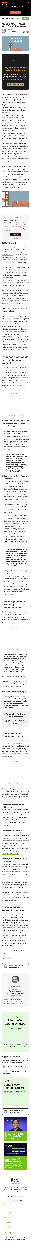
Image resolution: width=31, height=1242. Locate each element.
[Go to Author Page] (4, 31)
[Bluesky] (10, 1200)
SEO (9, 958)
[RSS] (21, 1200)
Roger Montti (12, 31)
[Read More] (15, 1150)
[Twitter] (22, 1196)
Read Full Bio (15, 986)
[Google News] (8, 1196)
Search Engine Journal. (17, 1237)
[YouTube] (15, 1196)
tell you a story (18, 539)
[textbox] (15, 120)
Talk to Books (23, 579)
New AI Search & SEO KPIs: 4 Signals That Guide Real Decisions (14, 1136)
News (4, 958)
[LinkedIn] (11, 1196)
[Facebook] (19, 1196)
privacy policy (13, 1046)
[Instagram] (13, 1200)
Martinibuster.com (15, 995)
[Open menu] (3, 18)
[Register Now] (15, 1124)
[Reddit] (17, 1200)
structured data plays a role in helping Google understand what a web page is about (15, 850)
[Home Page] (12, 18)
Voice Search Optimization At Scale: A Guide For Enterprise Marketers (15, 1061)
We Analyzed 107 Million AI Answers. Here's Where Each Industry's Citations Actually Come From (13, 1163)
